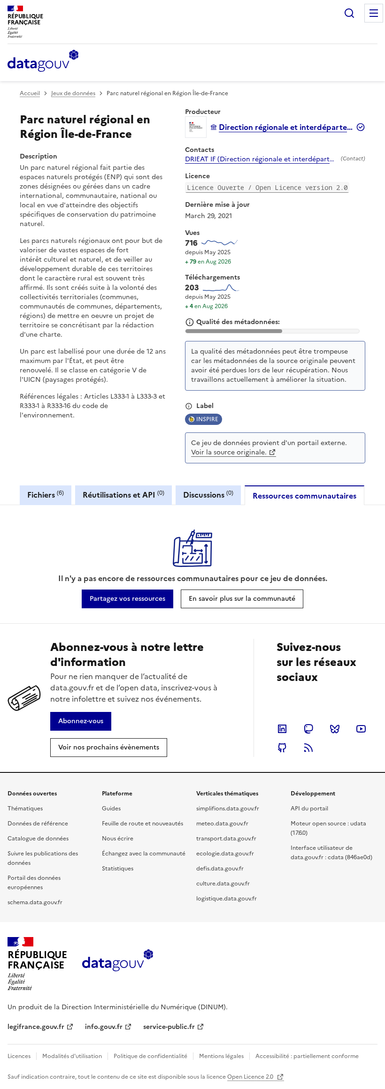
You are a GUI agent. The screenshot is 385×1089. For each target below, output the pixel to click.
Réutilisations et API (123, 494)
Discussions (208, 494)
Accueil (30, 93)
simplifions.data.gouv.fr (227, 808)
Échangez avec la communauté (143, 853)
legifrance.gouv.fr (36, 1027)
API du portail (309, 808)
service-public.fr (169, 1027)
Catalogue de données (38, 838)
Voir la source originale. (229, 452)
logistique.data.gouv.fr (226, 898)
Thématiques (25, 808)
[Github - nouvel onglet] (282, 747)
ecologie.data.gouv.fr (225, 853)
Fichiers (45, 494)
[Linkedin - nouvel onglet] (282, 728)
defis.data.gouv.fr (220, 868)
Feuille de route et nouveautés (142, 823)
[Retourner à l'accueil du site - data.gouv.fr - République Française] (117, 964)
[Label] (188, 406)
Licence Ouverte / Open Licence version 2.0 (267, 187)
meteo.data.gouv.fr (222, 823)
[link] (127, 599)
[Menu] (373, 13)
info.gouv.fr (104, 1027)
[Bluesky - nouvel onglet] (334, 728)
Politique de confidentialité (150, 1056)
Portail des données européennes (34, 883)
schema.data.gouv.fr (35, 902)
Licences (19, 1056)
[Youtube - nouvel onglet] (361, 728)
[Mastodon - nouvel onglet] (308, 728)
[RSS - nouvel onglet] (308, 747)
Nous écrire (117, 838)
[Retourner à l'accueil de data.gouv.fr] (43, 61)
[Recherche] (349, 13)
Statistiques (117, 868)
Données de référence (38, 823)
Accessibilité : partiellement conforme (307, 1056)
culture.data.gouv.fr (223, 883)
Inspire (207, 419)
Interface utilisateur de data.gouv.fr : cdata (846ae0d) (331, 853)
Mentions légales (221, 1056)
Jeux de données (73, 93)
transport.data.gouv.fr (226, 838)
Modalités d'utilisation (72, 1056)
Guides (111, 808)
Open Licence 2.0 (251, 1077)
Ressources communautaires (304, 495)
